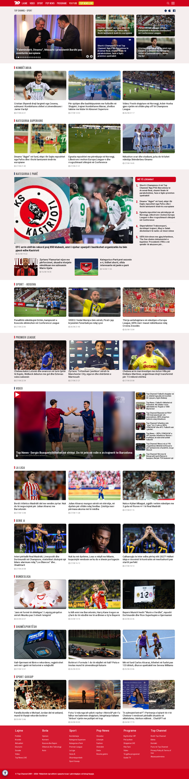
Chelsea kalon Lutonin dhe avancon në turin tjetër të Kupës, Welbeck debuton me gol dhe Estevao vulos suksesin (40, 376)
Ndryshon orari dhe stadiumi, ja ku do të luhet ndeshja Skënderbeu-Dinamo (146, 159)
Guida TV (127, 758)
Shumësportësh (26, 626)
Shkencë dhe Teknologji (51, 747)
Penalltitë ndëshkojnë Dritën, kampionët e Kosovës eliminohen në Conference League (36, 323)
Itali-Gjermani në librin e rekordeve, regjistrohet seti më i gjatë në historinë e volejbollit (38, 665)
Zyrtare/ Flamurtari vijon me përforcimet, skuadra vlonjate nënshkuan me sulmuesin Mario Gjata (55, 265)
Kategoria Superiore (29, 121)
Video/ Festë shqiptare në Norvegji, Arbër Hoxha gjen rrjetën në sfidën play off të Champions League (148, 108)
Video (32, 3)
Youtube (73, 3)
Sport (40, 3)
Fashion (99, 743)
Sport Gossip (24, 677)
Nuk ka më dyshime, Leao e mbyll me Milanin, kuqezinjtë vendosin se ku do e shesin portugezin (93, 559)
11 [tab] (34, 57)
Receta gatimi (102, 754)
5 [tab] (23, 57)
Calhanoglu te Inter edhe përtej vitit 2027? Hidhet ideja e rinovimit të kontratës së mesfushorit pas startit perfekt (148, 561)
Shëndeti (100, 747)
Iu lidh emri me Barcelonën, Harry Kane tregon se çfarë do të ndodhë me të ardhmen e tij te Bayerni (94, 615)
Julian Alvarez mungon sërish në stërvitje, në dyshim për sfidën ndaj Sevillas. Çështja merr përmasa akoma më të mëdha (91, 508)
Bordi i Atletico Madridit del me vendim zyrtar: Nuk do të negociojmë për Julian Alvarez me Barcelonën (40, 508)
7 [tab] (27, 57)
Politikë (18, 736)
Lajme (24, 3)
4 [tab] (22, 57)
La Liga (20, 467)
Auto (44, 750)
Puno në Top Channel (159, 747)
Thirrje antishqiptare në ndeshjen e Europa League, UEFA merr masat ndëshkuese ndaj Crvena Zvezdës (145, 325)
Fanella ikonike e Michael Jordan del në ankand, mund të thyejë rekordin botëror (38, 715)
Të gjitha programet (132, 754)
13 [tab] (38, 57)
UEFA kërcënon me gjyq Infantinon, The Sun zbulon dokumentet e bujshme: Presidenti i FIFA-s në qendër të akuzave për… (156, 240)
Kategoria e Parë (27, 174)
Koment (45, 740)
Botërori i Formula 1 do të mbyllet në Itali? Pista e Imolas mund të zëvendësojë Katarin (93, 665)
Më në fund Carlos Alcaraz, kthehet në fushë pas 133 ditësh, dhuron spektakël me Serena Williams (148, 665)
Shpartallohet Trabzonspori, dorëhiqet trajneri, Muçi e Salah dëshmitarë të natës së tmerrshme (157, 228)
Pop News (50, 3)
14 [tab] (40, 57)
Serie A (20, 520)
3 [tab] (20, 57)
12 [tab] (36, 57)
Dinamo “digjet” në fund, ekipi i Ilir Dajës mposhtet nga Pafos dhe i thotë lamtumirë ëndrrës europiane (39, 161)
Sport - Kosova (26, 284)
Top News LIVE (86, 3)
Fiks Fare (127, 747)
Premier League (26, 337)
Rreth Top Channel (158, 736)
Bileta (153, 740)
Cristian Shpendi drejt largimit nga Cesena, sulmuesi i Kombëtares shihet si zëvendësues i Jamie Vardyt (38, 108)
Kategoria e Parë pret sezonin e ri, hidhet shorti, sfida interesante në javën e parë (116, 264)
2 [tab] (18, 57)
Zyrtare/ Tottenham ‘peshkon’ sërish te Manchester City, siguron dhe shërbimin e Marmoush (89, 376)
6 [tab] (25, 57)
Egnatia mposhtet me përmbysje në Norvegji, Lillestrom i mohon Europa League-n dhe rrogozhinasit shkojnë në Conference (91, 161)
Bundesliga (23, 576)
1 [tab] (16, 57)
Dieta (98, 750)
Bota (45, 730)
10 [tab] (32, 57)
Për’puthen (128, 740)
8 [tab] (29, 57)
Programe (62, 3)
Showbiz (99, 736)
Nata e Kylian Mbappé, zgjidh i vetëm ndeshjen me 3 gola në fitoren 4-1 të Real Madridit (148, 506)
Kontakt (154, 743)
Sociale (18, 750)
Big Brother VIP (130, 736)
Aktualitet (19, 743)
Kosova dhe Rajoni (49, 743)
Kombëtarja (23, 68)
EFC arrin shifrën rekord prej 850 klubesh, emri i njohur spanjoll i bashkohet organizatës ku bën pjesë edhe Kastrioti (71, 250)
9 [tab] (31, 57)
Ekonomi (18, 747)
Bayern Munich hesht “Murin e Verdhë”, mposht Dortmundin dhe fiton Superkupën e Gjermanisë (147, 615)
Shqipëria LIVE (129, 743)
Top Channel (158, 730)
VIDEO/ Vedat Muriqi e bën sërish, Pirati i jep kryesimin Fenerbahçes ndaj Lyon (91, 323)
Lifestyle (99, 740)
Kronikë (18, 740)
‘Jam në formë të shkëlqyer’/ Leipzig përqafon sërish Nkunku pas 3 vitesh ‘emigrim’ (38, 615)
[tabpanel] (53, 37)
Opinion (45, 736)
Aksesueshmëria (157, 757)
